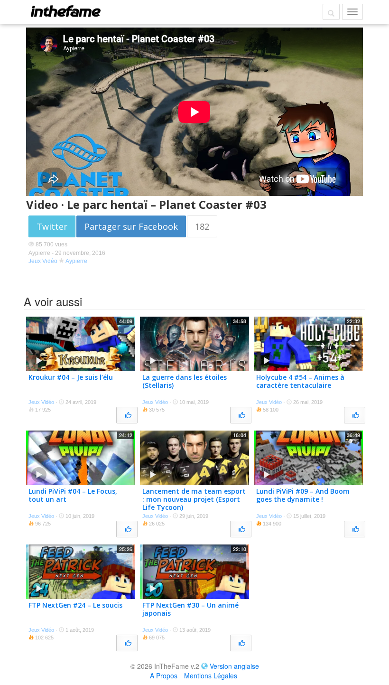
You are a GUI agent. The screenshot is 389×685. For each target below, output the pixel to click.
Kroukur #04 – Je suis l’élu (70, 377)
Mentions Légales (210, 675)
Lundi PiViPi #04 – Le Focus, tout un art (72, 495)
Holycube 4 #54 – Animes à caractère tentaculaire (300, 381)
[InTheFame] (65, 11)
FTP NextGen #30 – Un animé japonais (190, 609)
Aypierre (76, 261)
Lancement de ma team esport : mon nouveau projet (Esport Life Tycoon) (194, 499)
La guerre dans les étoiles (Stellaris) (184, 381)
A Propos (163, 675)
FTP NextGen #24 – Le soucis (75, 605)
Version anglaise (234, 666)
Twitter (52, 226)
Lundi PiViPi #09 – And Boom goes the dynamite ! (303, 495)
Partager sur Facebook (131, 226)
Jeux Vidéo (42, 261)
